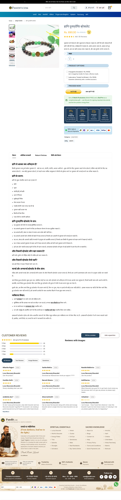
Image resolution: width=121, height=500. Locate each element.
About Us (90, 430)
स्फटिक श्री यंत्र (50, 310)
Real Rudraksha (74, 445)
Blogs (89, 433)
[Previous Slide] (25, 2)
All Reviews (7, 360)
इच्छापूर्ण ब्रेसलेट (18, 20)
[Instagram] (110, 477)
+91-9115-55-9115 (51, 476)
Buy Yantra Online (75, 448)
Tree (53, 439)
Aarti (106, 433)
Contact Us (90, 436)
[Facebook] (101, 477)
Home (10, 20)
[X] (106, 477)
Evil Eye (72, 436)
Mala (71, 442)
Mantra (107, 445)
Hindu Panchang (110, 442)
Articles (107, 430)
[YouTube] (115, 477)
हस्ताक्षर (19, 299)
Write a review (90, 335)
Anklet (72, 430)
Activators (55, 448)
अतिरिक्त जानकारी (25, 155)
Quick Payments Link (93, 448)
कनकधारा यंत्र (30, 306)
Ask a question (110, 335)
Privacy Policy (91, 442)
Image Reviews (33, 360)
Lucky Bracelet (56, 430)
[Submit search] (74, 7)
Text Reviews (19, 360)
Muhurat (107, 448)
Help (88, 439)
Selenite (54, 442)
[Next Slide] (95, 2)
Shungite (54, 445)
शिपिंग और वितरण (56, 155)
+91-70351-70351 (32, 476)
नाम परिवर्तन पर (55, 303)
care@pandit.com (89, 476)
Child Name (108, 439)
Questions (46, 360)
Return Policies (41, 155)
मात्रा (68, 53)
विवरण (14, 155)
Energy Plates (56, 436)
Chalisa (107, 436)
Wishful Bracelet (57, 433)
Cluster (72, 433)
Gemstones (73, 439)
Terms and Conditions (94, 445)
